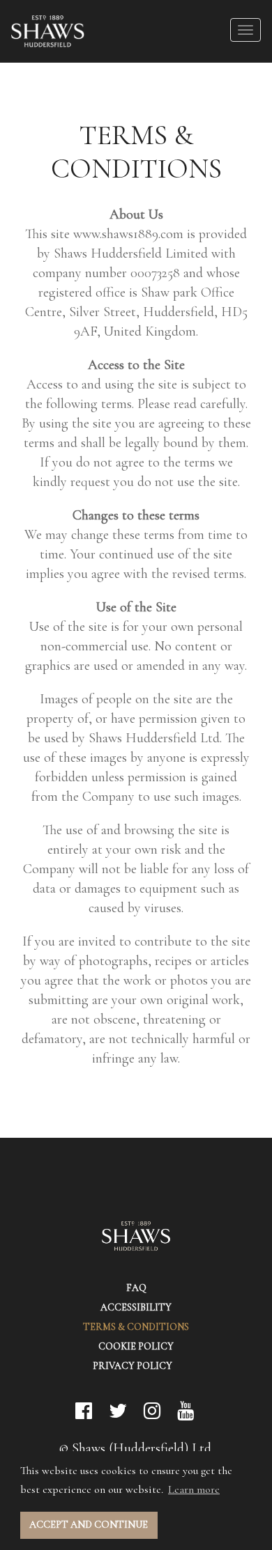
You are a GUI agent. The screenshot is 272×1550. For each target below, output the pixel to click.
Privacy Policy (132, 1366)
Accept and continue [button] (88, 1525)
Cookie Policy (136, 1346)
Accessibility (136, 1307)
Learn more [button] (194, 1489)
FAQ (136, 1288)
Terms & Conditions (136, 1327)
